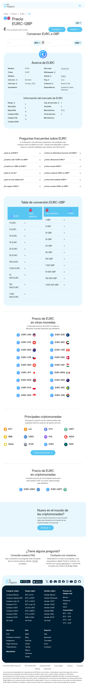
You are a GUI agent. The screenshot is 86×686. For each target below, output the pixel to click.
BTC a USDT (30, 598)
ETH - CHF (67, 620)
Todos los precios (42, 452)
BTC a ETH (29, 595)
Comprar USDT (12, 608)
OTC (8, 634)
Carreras (28, 653)
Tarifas (27, 647)
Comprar (56, 29)
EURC (22, 14)
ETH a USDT (30, 614)
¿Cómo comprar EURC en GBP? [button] (57, 173)
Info (26, 630)
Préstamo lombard (13, 637)
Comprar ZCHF (12, 617)
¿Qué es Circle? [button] (10, 173)
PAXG (65, 604)
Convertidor (68, 610)
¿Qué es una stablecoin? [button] (14, 180)
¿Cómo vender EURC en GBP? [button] (56, 186)
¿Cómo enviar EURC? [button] (52, 166)
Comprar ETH (11, 604)
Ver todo (9, 620)
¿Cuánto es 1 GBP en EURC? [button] (15, 166)
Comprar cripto (12, 591)
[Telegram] (51, 582)
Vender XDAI (49, 614)
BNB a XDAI (29, 617)
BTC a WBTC (30, 611)
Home (6, 14)
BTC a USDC (30, 601)
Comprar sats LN (12, 601)
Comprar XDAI (11, 614)
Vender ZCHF (49, 617)
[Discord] (55, 582)
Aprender (47, 637)
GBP (78, 23)
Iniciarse (44, 528)
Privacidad (80, 666)
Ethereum (66, 601)
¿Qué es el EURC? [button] (11, 153)
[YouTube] (71, 582)
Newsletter (10, 651)
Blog (27, 637)
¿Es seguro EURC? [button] (11, 186)
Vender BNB (48, 611)
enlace (63, 76)
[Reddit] (75, 582)
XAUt (65, 607)
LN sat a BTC (30, 608)
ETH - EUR (67, 623)
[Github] (79, 582)
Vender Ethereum (51, 598)
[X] (47, 582)
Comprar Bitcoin (12, 595)
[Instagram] (67, 582)
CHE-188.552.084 (30, 666)
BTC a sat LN (30, 604)
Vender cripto (49, 591)
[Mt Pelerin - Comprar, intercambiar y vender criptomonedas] (9, 5)
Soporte (47, 630)
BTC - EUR (67, 617)
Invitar (27, 644)
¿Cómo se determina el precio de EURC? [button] (60, 153)
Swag (27, 657)
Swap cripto (30, 591)
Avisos (58, 666)
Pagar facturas (11, 644)
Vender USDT (49, 601)
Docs (46, 644)
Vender (73, 29)
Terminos (70, 666)
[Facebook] (63, 582)
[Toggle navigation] (79, 5)
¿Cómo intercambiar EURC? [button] (55, 180)
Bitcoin (65, 597)
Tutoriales (47, 641)
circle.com (65, 68)
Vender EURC (49, 608)
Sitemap (37, 669)
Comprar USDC (12, 611)
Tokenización (11, 647)
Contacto (47, 647)
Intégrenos (10, 641)
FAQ (45, 634)
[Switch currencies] (43, 42)
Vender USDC (49, 604)
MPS (27, 634)
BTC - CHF (67, 613)
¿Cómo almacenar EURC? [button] (54, 160)
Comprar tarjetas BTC (14, 598)
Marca (27, 650)
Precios (14, 14)
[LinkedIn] (59, 582)
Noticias (28, 641)
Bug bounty (47, 669)
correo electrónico (63, 564)
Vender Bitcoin (49, 595)
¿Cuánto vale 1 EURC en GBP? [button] (16, 160)
